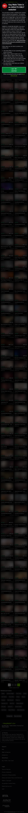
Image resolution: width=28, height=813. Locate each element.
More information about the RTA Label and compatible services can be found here (13, 42)
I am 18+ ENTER (14, 70)
